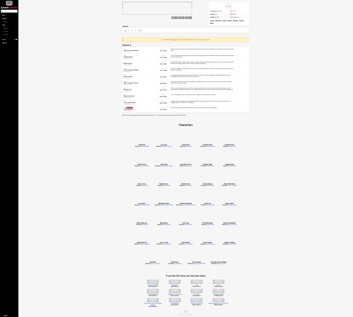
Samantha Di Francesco (188, 205)
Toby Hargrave (189, 244)
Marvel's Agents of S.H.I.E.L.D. (218, 303)
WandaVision (175, 303)
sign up (207, 39)
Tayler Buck (166, 185)
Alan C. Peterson (156, 263)
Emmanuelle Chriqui (167, 166)
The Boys (197, 294)
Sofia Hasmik (210, 185)
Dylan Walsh (232, 166)
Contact (5, 34)
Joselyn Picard (232, 244)
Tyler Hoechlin (145, 146)
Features (5, 28)
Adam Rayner (210, 166)
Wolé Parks (189, 166)
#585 (229, 6)
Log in (4, 39)
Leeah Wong (177, 263)
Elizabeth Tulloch (167, 146)
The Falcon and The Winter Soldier (153, 304)
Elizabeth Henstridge (167, 205)
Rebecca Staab (221, 263)
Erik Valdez (145, 185)
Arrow (218, 285)
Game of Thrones (196, 303)
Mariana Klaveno (166, 244)
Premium (5, 31)
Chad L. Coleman (232, 185)
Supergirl (175, 285)
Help (3, 25)
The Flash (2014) (153, 285)
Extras (140, 30)
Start (3, 15)
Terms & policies (188, 314)
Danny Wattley (210, 244)
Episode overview (127, 51)
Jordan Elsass (232, 146)
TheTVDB (157, 115)
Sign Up (4, 43)
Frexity (181, 314)
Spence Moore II (232, 224)
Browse (4, 18)
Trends (5, 21)
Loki (196, 285)
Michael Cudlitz (144, 205)
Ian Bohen (145, 224)
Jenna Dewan (188, 224)
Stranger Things (218, 294)
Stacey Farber (210, 205)
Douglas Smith (232, 205)
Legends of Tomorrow (175, 294)
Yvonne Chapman (145, 244)
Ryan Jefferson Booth (200, 263)
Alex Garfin (189, 146)
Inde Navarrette (144, 166)
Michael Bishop (210, 146)
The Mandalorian (153, 294)
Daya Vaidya (210, 224)
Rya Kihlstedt (167, 224)
